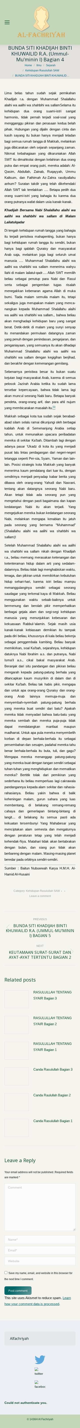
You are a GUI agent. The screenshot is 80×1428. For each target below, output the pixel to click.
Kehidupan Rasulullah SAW (43, 890)
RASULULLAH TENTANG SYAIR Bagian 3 (52, 995)
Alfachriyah (19, 1338)
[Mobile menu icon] (7, 22)
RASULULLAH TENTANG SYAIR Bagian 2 (52, 1021)
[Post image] (16, 999)
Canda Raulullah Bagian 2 (52, 1095)
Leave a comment (40, 896)
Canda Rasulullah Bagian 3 (52, 1069)
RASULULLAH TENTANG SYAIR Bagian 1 (52, 1047)
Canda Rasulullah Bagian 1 (52, 1121)
